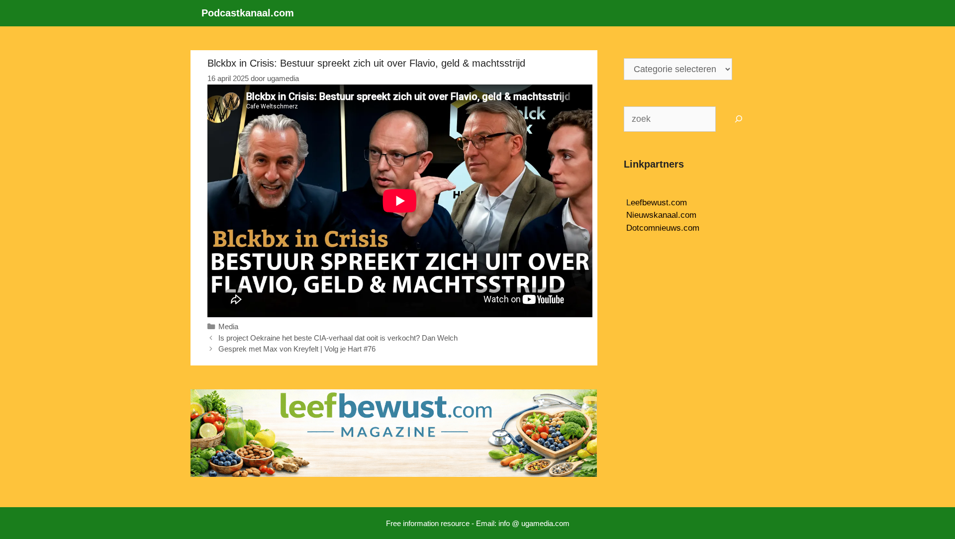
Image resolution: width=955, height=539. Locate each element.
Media (228, 326)
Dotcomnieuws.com (662, 228)
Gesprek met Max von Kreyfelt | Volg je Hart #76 (297, 349)
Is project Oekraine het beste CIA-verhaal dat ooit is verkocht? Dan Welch (338, 338)
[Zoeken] (739, 119)
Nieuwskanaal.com (661, 215)
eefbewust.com (659, 202)
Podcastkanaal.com (247, 12)
